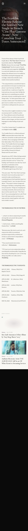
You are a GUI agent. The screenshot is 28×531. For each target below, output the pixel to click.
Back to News (6, 10)
